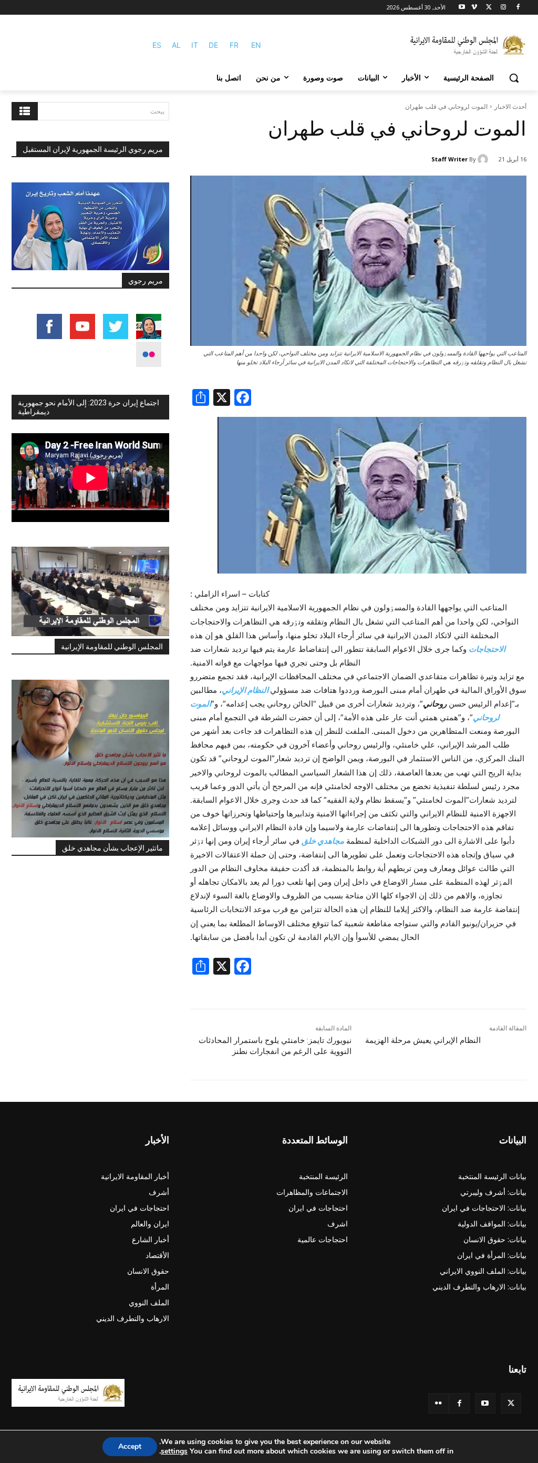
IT (194, 44)
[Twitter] (511, 1403)
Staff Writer (449, 159)
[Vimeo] (474, 8)
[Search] (25, 111)
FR (234, 44)
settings (174, 1451)
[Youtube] (462, 8)
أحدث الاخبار (510, 106)
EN (256, 44)
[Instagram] (503, 8)
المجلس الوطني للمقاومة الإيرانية (112, 646)
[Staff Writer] (484, 159)
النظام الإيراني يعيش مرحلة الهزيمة (423, 1040)
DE (213, 44)
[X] (489, 8)
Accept (129, 1446)
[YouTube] (485, 1403)
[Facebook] (518, 8)
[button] (513, 77)
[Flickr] (438, 1403)
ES (156, 44)
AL (176, 44)
